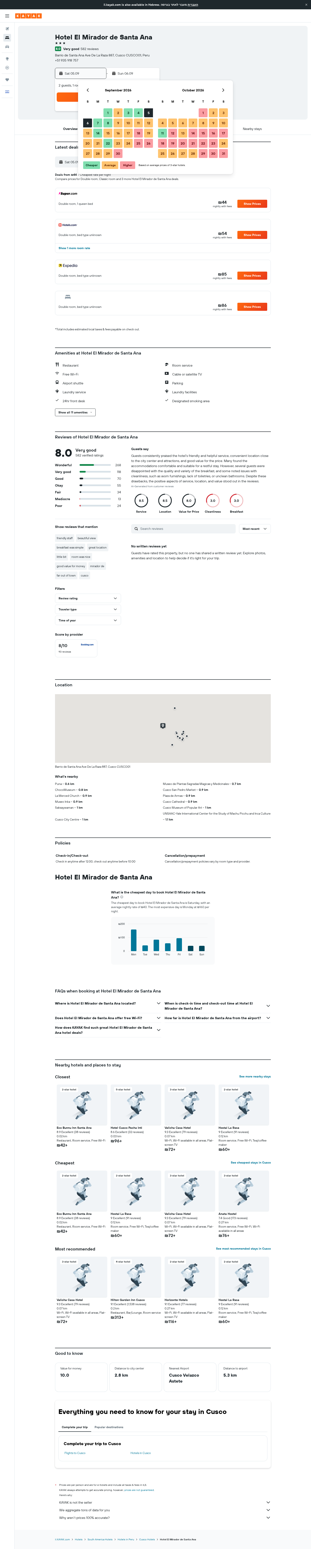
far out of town (66, 575)
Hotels (79, 1539)
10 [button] (128, 123)
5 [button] (149, 113)
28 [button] (98, 153)
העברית (193, 5)
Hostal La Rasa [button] (229, 1128)
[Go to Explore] (7, 58)
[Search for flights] (7, 29)
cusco (84, 575)
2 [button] (118, 113)
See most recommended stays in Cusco (243, 1248)
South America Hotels (100, 1539)
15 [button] (108, 133)
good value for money (71, 566)
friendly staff (65, 538)
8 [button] (108, 123)
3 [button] (128, 113)
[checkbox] (76, 648)
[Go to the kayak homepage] (28, 15)
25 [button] (138, 143)
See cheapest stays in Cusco (251, 1162)
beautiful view (87, 538)
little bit (61, 557)
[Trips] (7, 79)
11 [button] (138, 123)
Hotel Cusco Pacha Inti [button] (126, 1128)
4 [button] (138, 113)
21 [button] (97, 143)
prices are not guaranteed (139, 1490)
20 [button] (87, 143)
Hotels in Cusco (141, 1453)
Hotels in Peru (126, 1539)
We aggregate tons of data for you (84, 1510)
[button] (306, 4)
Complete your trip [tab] (75, 1427)
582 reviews (90, 49)
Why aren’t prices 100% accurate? (84, 1518)
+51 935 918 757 (66, 60)
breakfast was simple (70, 547)
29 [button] (108, 153)
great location (98, 547)
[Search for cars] (7, 46)
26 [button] (148, 143)
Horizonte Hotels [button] (176, 1300)
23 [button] (118, 143)
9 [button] (118, 123)
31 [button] (223, 153)
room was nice (81, 557)
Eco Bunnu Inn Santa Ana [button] (74, 1128)
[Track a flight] (7, 67)
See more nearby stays (255, 1076)
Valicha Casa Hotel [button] (178, 1128)
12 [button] (148, 123)
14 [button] (97, 133)
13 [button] (87, 133)
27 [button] (87, 153)
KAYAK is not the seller (75, 1502)
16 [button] (118, 133)
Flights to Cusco (75, 1453)
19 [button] (148, 133)
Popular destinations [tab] (109, 1427)
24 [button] (128, 143)
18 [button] (138, 133)
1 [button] (108, 113)
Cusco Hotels (147, 1539)
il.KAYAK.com (62, 1539)
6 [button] (88, 123)
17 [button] (128, 133)
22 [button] (108, 143)
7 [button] (98, 123)
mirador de (97, 566)
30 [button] (118, 153)
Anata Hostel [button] (228, 1214)
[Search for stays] (7, 37)
